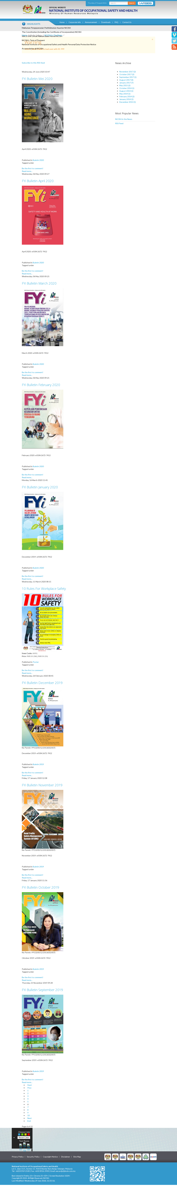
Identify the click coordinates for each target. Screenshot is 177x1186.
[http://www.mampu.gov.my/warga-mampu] (153, 1156)
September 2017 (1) (127, 77)
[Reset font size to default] (24, 1146)
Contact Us (126, 22)
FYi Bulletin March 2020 (39, 283)
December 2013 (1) (127, 102)
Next (29, 1118)
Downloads (105, 22)
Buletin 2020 (38, 160)
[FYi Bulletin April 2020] (42, 215)
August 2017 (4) (126, 80)
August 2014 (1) (126, 91)
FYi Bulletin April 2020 (38, 181)
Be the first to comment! (32, 168)
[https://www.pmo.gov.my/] (115, 1156)
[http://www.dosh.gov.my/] (138, 1156)
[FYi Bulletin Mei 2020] (42, 112)
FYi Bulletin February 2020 (41, 384)
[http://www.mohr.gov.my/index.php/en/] (130, 1156)
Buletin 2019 (38, 764)
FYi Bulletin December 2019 (42, 682)
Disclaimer (65, 1157)
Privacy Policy (18, 1157)
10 (28, 1115)
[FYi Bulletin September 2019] (42, 1024)
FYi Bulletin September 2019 (42, 989)
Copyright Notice (50, 1157)
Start (29, 1085)
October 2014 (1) (126, 88)
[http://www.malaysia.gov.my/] (107, 1156)
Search (131, 3)
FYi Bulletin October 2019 (40, 887)
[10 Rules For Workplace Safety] (42, 622)
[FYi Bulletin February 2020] (42, 419)
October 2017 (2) (126, 74)
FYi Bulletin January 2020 (40, 487)
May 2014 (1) (124, 94)
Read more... (27, 171)
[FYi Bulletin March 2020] (42, 317)
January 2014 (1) (126, 99)
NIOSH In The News (53, 35)
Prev (29, 1088)
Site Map (77, 1157)
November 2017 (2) (127, 71)
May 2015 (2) (124, 85)
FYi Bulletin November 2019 (42, 785)
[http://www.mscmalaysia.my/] (123, 1156)
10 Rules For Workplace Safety (44, 588)
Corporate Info (75, 22)
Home (62, 22)
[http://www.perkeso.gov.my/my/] (145, 1156)
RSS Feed (119, 123)
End (29, 1121)
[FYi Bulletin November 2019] (42, 819)
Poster (36, 662)
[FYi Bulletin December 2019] (42, 716)
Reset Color (24, 1137)
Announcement (91, 22)
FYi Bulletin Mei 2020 (37, 78)
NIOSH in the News (123, 119)
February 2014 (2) (126, 96)
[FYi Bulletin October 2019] (42, 921)
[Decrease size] (28, 1146)
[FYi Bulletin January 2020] (42, 521)
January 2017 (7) (126, 82)
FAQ (116, 22)
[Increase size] (20, 1146)
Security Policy (33, 1157)
